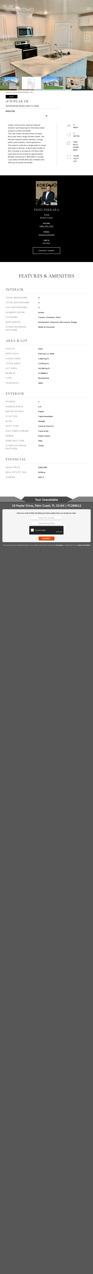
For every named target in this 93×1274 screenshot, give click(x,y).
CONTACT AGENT (46, 251)
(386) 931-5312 (47, 226)
